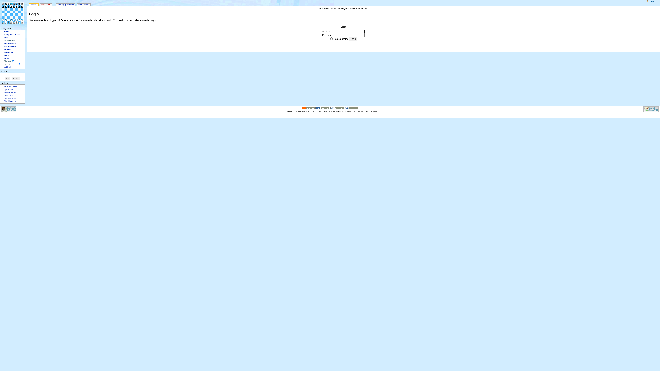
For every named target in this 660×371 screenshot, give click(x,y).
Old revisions (83, 5)
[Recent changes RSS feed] (309, 108)
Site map (7, 61)
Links (6, 58)
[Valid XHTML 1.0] (337, 108)
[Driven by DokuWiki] (651, 109)
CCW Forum (9, 41)
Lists (6, 55)
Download (8, 52)
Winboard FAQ (10, 43)
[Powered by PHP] (323, 108)
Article (33, 5)
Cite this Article (10, 101)
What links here (10, 86)
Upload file (8, 89)
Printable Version (11, 95)
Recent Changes (11, 64)
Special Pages (10, 92)
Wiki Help (8, 67)
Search (4, 72)
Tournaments (10, 46)
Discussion (45, 5)
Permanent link (10, 98)
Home (6, 32)
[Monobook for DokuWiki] (8, 109)
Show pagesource (66, 5)
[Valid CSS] (351, 108)
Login (653, 1)
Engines (8, 49)
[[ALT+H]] (13, 13)
